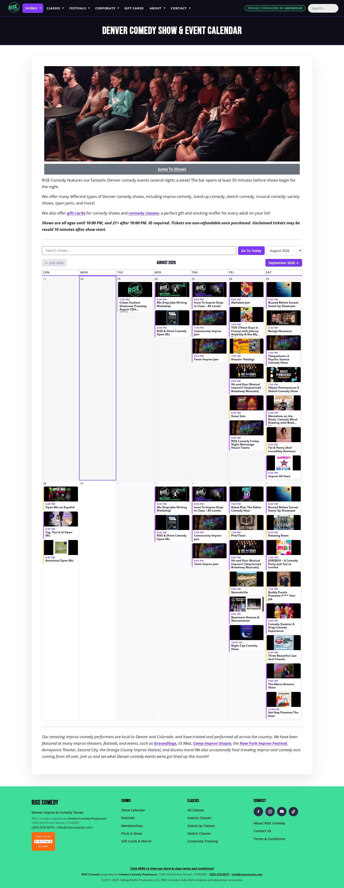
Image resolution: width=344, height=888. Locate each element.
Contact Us (262, 831)
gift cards (76, 213)
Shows (31, 8)
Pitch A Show (131, 833)
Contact (179, 8)
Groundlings (165, 743)
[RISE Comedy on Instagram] (270, 811)
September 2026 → (284, 263)
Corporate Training (202, 841)
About (155, 8)
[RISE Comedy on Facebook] (258, 811)
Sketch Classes (199, 833)
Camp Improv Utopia (212, 743)
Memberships (132, 825)
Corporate (105, 8)
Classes (53, 8)
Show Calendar (133, 810)
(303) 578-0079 (43, 827)
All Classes (195, 810)
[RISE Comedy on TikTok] (293, 811)
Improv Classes (199, 818)
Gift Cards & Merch (136, 841)
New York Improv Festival (263, 743)
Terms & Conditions (269, 838)
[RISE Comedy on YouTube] (281, 811)
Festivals (77, 8)
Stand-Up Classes (201, 825)
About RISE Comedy (269, 823)
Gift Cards (134, 8)
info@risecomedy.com (74, 827)
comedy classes (143, 213)
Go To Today (251, 250)
